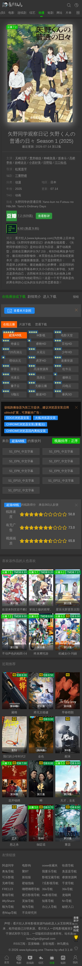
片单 (68, 12)
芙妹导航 (28, 901)
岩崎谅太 (20, 162)
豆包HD (67, 343)
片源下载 (25, 324)
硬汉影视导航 (31, 895)
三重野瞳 (21, 175)
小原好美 (35, 162)
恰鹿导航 (68, 865)
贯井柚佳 (35, 158)
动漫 (41, 12)
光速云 (15, 377)
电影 (11, 12)
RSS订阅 (19, 943)
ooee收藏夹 (50, 865)
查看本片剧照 (22, 310)
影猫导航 (8, 895)
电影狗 (26, 865)
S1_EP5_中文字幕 (61, 451)
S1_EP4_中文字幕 (21, 451)
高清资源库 (41, 369)
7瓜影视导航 (50, 883)
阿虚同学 (8, 865)
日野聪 (47, 162)
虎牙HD (41, 360)
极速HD (41, 394)
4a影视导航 (49, 895)
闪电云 (66, 386)
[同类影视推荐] (76, 939)
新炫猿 (26, 877)
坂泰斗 (62, 158)
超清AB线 (15, 335)
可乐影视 (8, 877)
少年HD (67, 352)
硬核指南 (28, 883)
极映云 (66, 377)
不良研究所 (29, 912)
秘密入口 (68, 906)
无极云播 (41, 386)
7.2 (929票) (26, 215)
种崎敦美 (50, 158)
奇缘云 (15, 343)
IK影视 (41, 335)
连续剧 (21, 12)
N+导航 (67, 901)
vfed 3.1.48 (65, 949)
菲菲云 (15, 369)
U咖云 (15, 394)
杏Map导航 (9, 912)
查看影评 (44, 216)
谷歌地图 (48, 943)
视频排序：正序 (66, 441)
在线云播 (9, 324)
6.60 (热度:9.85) (28, 228)
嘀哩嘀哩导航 (31, 889)
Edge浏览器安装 (17, 417)
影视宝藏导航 (51, 877)
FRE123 (7, 889)
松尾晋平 (21, 169)
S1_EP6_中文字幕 (21, 461)
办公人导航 (49, 906)
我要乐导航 (49, 871)
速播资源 (67, 360)
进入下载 (49, 296)
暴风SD (67, 394)
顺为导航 (8, 906)
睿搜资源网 (69, 877)
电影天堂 (67, 335)
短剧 (50, 12)
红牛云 (66, 369)
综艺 (32, 12)
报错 (76, 296)
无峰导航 (8, 883)
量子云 (15, 386)
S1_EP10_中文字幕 (21, 480)
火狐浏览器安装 (45, 417)
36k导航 (47, 889)
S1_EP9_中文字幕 (61, 471)
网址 (59, 12)
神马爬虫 (63, 943)
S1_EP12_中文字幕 (21, 490)
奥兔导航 (8, 871)
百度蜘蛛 (34, 943)
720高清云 (15, 352)
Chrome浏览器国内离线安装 (26, 430)
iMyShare (8, 901)
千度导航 (68, 883)
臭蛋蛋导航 (69, 871)
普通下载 (41, 324)
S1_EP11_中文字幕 (61, 480)
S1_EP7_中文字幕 (61, 461)
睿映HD (41, 343)
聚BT (25, 871)
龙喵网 (66, 895)
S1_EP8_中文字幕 (21, 471)
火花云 (41, 352)
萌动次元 (15, 360)
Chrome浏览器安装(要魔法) (25, 424)
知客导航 (48, 901)
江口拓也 (60, 162)
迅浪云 (41, 377)
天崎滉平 (21, 158)
